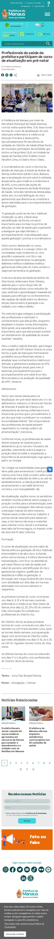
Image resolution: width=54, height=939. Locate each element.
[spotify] (48, 870)
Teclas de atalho (39, 6)
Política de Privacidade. (36, 813)
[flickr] (41, 870)
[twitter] (20, 870)
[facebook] (13, 870)
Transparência (25, 6)
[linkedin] (23, 878)
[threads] (31, 878)
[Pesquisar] (48, 43)
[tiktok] (34, 870)
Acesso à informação (34, 3)
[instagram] (6, 870)
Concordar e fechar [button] (15, 934)
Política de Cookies (16, 3)
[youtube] (27, 870)
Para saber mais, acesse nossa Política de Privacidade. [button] (24, 925)
